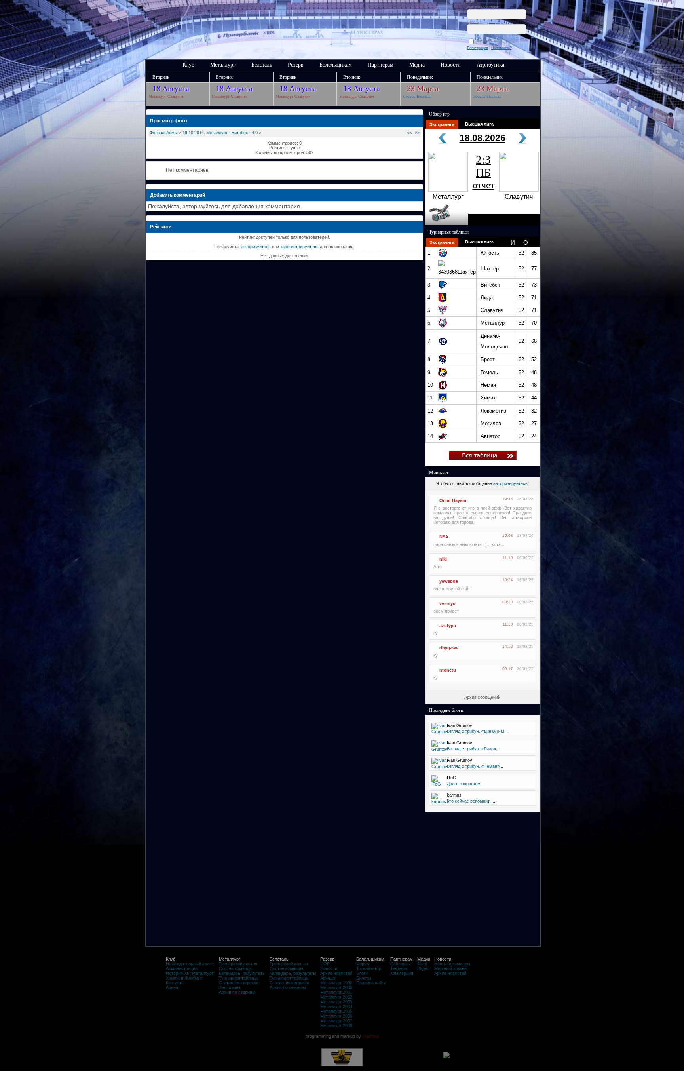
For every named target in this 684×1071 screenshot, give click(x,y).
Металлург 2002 (336, 997)
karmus (454, 795)
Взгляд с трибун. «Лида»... (473, 748)
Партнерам (380, 65)
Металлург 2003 (336, 1001)
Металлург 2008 (336, 1025)
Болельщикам (335, 65)
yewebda (448, 581)
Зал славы (229, 987)
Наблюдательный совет (190, 963)
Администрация (182, 968)
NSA (443, 537)
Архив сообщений (482, 697)
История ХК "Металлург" (190, 973)
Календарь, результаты (242, 973)
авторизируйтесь (510, 483)
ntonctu (447, 670)
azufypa (447, 625)
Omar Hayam (452, 500)
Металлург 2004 (336, 1006)
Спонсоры (400, 963)
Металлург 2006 (336, 1016)
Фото (422, 963)
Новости (451, 65)
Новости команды (452, 963)
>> (417, 132)
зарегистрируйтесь (299, 246)
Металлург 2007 (336, 1020)
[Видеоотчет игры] (446, 223)
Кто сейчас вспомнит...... (471, 801)
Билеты (363, 978)
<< (409, 132)
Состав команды (236, 968)
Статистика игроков (238, 982)
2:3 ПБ (483, 171)
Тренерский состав (238, 963)
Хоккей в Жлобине (184, 978)
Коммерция (401, 973)
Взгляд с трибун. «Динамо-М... (477, 731)
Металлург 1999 (336, 982)
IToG (451, 777)
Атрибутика (490, 65)
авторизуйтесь (256, 246)
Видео (423, 968)
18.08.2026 (482, 138)
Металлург (223, 65)
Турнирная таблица (238, 978)
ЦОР (325, 963)
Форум (363, 963)
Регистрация (477, 48)
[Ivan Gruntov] (439, 731)
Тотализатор (368, 968)
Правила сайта (371, 982)
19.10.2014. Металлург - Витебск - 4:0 (220, 132)
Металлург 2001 (336, 992)
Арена (172, 987)
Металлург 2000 (336, 987)
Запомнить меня (490, 41)
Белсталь (261, 65)
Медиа (417, 65)
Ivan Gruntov (459, 725)
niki (443, 559)
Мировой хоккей (450, 968)
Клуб (188, 65)
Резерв (296, 65)
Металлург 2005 (336, 1011)
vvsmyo (447, 603)
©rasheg (370, 1036)
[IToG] (436, 784)
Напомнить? (501, 48)
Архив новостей (336, 973)
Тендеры (399, 968)
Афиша (327, 978)
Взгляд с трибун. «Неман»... (475, 766)
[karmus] (438, 801)
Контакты (175, 982)
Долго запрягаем (464, 783)
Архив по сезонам (237, 992)
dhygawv (448, 647)
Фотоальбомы (164, 132)
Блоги (362, 973)
